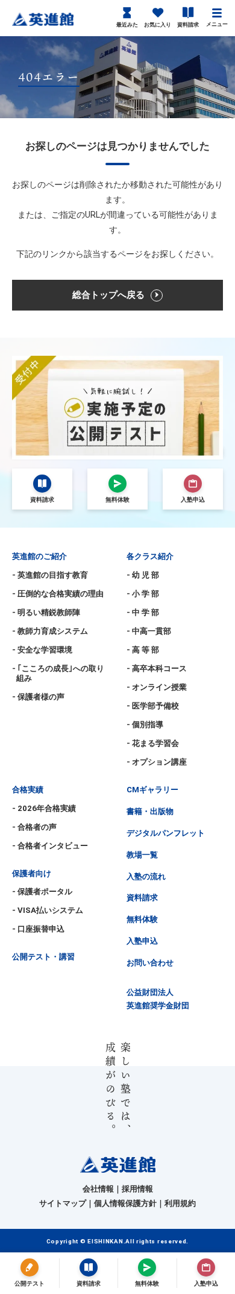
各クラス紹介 (150, 556)
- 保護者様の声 (38, 696)
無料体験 (142, 919)
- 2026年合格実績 (44, 808)
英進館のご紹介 (39, 556)
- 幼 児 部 (143, 574)
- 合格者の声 (34, 827)
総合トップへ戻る (108, 294)
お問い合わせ (150, 962)
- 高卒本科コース (157, 668)
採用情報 (137, 1188)
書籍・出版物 (150, 811)
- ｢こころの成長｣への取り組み (58, 673)
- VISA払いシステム (47, 910)
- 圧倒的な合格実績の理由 (58, 593)
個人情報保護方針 (125, 1203)
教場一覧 (142, 854)
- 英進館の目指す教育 (50, 574)
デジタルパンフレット (166, 833)
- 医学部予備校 (153, 705)
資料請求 (188, 25)
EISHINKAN (105, 1241)
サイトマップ (62, 1203)
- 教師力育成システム (50, 631)
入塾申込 (142, 940)
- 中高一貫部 (149, 631)
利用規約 (180, 1203)
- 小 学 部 (143, 593)
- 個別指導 (145, 724)
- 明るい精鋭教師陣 (46, 612)
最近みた (127, 25)
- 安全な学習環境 (42, 649)
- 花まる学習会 (153, 743)
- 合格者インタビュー (50, 845)
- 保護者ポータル (42, 891)
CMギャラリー (152, 789)
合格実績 (27, 789)
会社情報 (98, 1188)
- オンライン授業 (157, 687)
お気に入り (157, 25)
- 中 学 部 (143, 612)
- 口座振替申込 (38, 928)
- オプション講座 (157, 761)
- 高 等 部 (143, 649)
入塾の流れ (146, 876)
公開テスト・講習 (43, 956)
